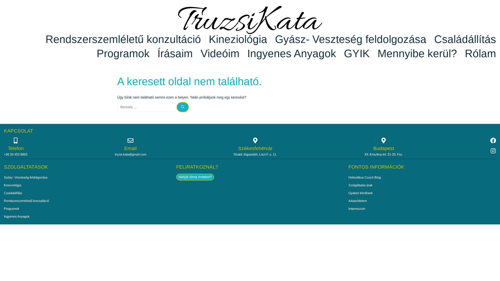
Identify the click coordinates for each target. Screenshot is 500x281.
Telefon (16, 148)
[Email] (130, 140)
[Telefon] (16, 140)
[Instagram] (493, 151)
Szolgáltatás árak (360, 185)
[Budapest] (384, 140)
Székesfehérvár (255, 148)
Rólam (480, 53)
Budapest (383, 148)
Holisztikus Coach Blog (364, 177)
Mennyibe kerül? (417, 53)
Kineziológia (238, 39)
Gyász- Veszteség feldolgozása (350, 39)
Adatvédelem (357, 201)
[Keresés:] (147, 107)
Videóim (220, 53)
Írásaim (175, 53)
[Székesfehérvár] (255, 140)
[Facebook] (493, 140)
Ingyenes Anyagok (291, 53)
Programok (123, 53)
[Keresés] (183, 107)
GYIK (357, 53)
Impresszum (356, 208)
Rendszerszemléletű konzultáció (123, 39)
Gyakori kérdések (360, 193)
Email (130, 148)
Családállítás (465, 39)
